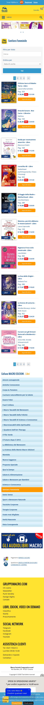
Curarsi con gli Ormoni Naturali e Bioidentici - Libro (27, 334)
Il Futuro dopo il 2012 (12, 440)
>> (28, 78)
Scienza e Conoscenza (12, 484)
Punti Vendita (8, 594)
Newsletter (7, 591)
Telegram (7, 628)
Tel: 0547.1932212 (10, 648)
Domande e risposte (11, 655)
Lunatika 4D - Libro (25, 166)
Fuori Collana (8, 405)
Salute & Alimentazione (12, 475)
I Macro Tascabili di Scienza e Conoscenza (20, 420)
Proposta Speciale (10, 465)
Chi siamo (7, 588)
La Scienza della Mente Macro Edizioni (18, 450)
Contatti (6, 599)
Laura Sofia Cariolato (25, 89)
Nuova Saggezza (9, 460)
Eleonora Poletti (23, 145)
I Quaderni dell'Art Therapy (14, 430)
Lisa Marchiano (23, 200)
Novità (5, 614)
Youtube (6, 637)
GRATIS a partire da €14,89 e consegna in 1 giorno (24, 564)
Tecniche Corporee (10, 504)
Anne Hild (21, 340)
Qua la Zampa (8, 469)
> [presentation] (23, 32)
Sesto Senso (8, 494)
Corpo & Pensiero (10, 390)
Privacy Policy (16, 703)
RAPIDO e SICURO (24, 558)
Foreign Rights (9, 597)
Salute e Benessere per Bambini (16, 479)
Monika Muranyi (24, 308)
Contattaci (7, 658)
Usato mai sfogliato (11, 514)
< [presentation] (20, 32)
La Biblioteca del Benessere (14, 445)
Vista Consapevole (10, 524)
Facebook (7, 631)
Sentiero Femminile (11, 489)
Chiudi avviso (28, 703)
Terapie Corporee (10, 509)
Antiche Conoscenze (11, 385)
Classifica (7, 611)
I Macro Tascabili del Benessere (15, 410)
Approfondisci (26, 99)
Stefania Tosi (22, 281)
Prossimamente (9, 617)
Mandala (6, 454)
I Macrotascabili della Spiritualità (16, 425)
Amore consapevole (11, 380)
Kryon (24, 311)
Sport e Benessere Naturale (14, 499)
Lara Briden (22, 253)
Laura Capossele (24, 226)
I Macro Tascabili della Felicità (15, 415)
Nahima (21, 116)
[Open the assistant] (5, 699)
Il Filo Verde (8, 435)
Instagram (7, 634)
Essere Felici (8, 400)
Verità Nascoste (9, 519)
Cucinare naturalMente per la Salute (18, 395)
